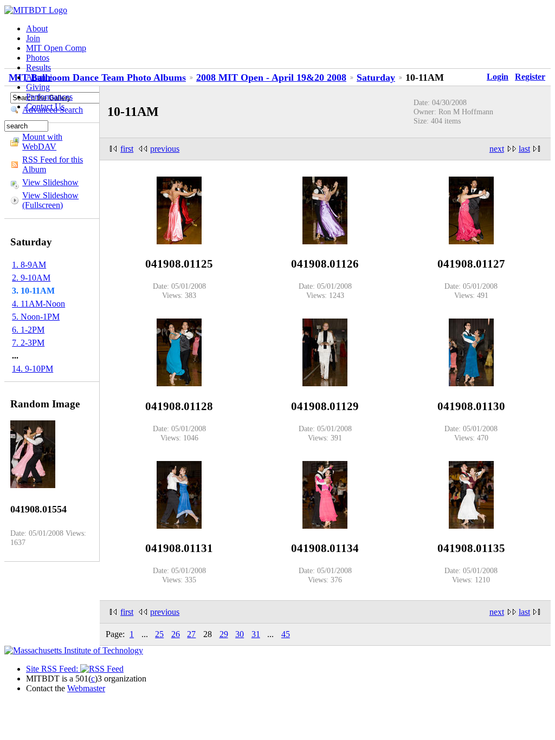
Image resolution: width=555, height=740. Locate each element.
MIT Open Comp (56, 48)
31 (255, 634)
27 (191, 634)
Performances (49, 96)
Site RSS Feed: (53, 668)
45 (285, 634)
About (37, 28)
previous (164, 148)
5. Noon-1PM (36, 316)
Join (33, 38)
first (126, 148)
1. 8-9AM (29, 264)
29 (224, 634)
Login (497, 76)
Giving (38, 87)
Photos (37, 57)
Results (38, 67)
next (496, 148)
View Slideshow (50, 182)
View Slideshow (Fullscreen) (50, 200)
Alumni (39, 77)
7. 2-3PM (28, 342)
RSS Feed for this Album (52, 164)
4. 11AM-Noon (38, 303)
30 (239, 634)
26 (175, 634)
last (524, 148)
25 (159, 634)
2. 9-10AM (31, 277)
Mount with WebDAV (42, 141)
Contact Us (45, 106)
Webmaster (86, 688)
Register (530, 76)
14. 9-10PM (32, 368)
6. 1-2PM (28, 329)
